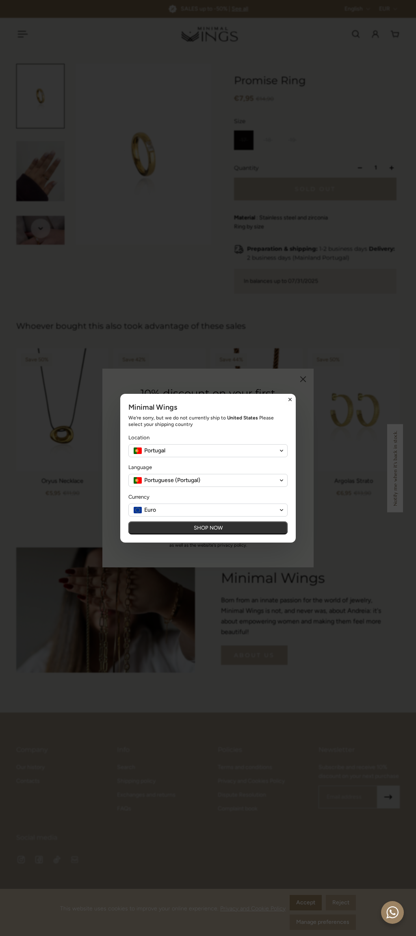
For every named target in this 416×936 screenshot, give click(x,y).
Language (140, 467)
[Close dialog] (290, 399)
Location (139, 437)
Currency (139, 497)
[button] (208, 450)
